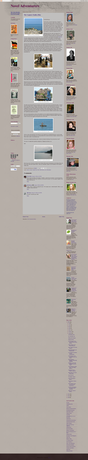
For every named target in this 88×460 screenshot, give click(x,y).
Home (43, 216)
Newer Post (25, 216)
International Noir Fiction (70, 421)
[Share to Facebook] (44, 168)
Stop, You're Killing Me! (70, 443)
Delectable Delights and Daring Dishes (72, 350)
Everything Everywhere (70, 410)
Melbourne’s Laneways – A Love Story (73, 310)
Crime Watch (68, 407)
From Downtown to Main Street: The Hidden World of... (72, 367)
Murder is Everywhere (70, 430)
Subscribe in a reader (14, 126)
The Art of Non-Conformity (70, 446)
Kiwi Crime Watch (69, 428)
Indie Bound (68, 418)
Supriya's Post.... (69, 250)
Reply (28, 181)
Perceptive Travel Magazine (71, 435)
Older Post (61, 216)
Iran (45, 169)
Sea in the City (71, 375)
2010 (69, 397)
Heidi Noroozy (42, 169)
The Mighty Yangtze (71, 376)
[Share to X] (43, 168)
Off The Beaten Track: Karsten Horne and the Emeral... (72, 342)
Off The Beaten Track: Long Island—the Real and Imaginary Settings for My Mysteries (74, 257)
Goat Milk (68, 414)
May (69, 326)
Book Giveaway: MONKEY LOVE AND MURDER (72, 360)
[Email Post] (39, 168)
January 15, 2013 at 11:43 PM (36, 192)
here (73, 179)
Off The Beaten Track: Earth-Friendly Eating (74, 220)
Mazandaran (49, 169)
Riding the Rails (71, 339)
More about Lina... (74, 194)
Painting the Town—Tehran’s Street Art (72, 370)
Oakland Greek (69, 434)
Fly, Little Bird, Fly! (71, 336)
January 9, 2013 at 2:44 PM (36, 176)
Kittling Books (68, 427)
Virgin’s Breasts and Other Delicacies (71, 345)
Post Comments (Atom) (32, 219)
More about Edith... (73, 116)
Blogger (49, 457)
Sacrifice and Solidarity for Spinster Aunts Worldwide (72, 388)
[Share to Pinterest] (46, 168)
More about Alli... (69, 65)
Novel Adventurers (25, 5)
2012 (69, 394)
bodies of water (29, 169)
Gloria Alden (29, 176)
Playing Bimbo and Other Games (73, 231)
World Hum (68, 449)
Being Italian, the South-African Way (72, 373)
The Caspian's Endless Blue (32, 15)
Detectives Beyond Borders (71, 408)
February (70, 331)
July (69, 323)
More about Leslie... (72, 135)
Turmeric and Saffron (70, 447)
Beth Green (29, 192)
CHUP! (67, 405)
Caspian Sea (34, 169)
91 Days (67, 402)
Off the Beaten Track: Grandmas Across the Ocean (72, 357)
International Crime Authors (71, 420)
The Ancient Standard (70, 444)
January (70, 333)
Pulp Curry (68, 437)
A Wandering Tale (71, 334)
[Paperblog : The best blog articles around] (14, 170)
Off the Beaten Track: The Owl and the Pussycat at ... (72, 384)
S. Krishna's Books (69, 440)
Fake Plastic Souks (69, 411)
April (69, 328)
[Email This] (41, 168)
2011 (69, 395)
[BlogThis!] (42, 168)
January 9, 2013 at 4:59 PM (39, 185)
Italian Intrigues (69, 423)
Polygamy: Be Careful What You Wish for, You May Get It (74, 289)
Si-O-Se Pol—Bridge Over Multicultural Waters (73, 268)
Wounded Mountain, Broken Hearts (73, 241)
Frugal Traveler (69, 413)
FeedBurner (18, 136)
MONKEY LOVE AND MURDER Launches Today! (72, 364)
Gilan (38, 169)
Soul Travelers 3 (69, 441)
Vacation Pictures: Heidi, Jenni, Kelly (74, 278)
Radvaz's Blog (68, 438)
